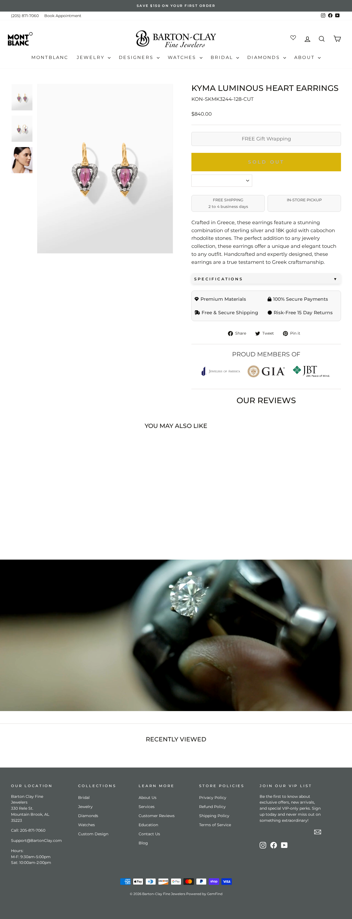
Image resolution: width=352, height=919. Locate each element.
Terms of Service (215, 825)
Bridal (223, 57)
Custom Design (93, 834)
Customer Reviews (157, 816)
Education (148, 825)
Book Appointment (62, 15)
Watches (183, 57)
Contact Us (149, 834)
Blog (143, 843)
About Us (147, 797)
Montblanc (49, 57)
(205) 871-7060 (25, 15)
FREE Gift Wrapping (266, 139)
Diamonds (264, 57)
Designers (137, 57)
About (305, 57)
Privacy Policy (212, 797)
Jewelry (92, 57)
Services (147, 806)
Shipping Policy (214, 816)
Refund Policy (212, 806)
